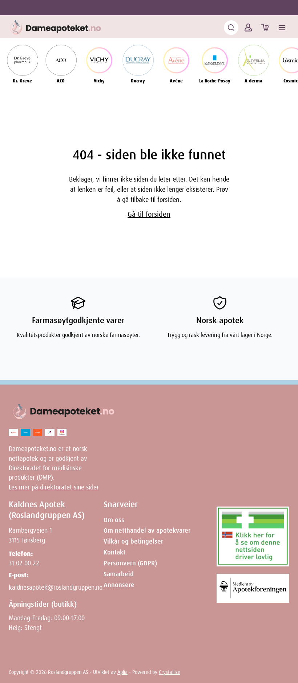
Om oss (114, 520)
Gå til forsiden (149, 214)
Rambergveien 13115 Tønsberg (30, 535)
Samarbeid (119, 574)
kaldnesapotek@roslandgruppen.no (55, 587)
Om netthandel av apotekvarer (147, 530)
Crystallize (169, 672)
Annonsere (119, 585)
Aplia (122, 672)
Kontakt (114, 552)
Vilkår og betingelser (133, 541)
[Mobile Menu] (282, 27)
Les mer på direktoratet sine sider (54, 487)
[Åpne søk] (231, 27)
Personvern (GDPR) (130, 563)
